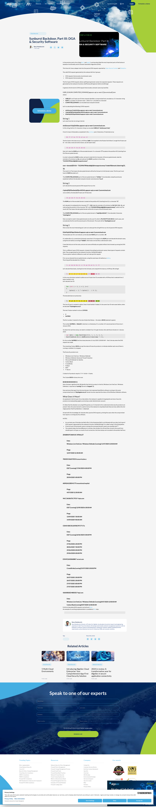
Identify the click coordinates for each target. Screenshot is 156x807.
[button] (20, 3)
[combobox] (56, 721)
